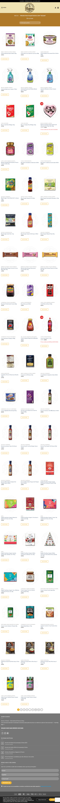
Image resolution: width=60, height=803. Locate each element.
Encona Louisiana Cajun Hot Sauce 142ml (9, 446)
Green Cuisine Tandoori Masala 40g (9, 626)
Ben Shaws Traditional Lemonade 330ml (50, 162)
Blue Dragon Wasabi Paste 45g (47, 233)
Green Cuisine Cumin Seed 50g (48, 590)
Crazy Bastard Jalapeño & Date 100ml (49, 374)
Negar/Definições (42, 799)
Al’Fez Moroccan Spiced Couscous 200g (30, 53)
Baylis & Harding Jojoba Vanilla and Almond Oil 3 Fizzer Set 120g (49, 125)
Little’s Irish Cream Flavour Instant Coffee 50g (28, 698)
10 (35, 709)
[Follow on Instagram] (5, 733)
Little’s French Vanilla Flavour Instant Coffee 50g (9, 698)
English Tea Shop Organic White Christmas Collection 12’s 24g (28, 553)
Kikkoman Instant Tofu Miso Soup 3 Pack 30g (49, 662)
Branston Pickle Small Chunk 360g (9, 304)
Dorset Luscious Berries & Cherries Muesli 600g (29, 411)
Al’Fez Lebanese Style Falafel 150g (8, 53)
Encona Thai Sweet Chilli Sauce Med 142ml (49, 446)
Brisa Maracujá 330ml (26, 304)
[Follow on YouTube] (8, 733)
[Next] (41, 709)
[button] (3, 7)
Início (16, 15)
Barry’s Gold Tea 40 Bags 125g (8, 124)
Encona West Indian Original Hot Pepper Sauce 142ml (8, 482)
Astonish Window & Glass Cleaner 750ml (48, 89)
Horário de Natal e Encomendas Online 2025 (16, 742)
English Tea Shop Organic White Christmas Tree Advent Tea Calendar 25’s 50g (49, 554)
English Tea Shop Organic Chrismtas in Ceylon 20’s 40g (29, 518)
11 (38, 709)
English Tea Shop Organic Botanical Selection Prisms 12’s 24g (9, 518)
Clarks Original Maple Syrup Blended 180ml (29, 339)
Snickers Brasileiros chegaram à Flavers (14, 752)
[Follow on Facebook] (2, 733)
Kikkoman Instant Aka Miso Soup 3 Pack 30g (10, 662)
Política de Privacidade (46, 786)
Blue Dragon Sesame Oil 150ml (28, 198)
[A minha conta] (55, 7)
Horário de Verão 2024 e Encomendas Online (16, 747)
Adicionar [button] (44, 60)
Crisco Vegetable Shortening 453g (8, 410)
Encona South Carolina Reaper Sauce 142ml (29, 446)
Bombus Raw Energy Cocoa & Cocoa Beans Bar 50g (9, 269)
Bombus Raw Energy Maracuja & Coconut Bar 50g (28, 269)
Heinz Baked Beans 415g (26, 626)
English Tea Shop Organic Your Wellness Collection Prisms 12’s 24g (10, 591)
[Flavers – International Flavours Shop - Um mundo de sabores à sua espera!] (30, 7)
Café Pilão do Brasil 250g (46, 304)
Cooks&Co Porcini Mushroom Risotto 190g (9, 375)
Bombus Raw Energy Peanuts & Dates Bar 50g (49, 269)
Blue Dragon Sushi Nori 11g (7, 233)
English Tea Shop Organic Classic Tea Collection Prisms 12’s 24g (49, 518)
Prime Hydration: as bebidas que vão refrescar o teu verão (19, 756)
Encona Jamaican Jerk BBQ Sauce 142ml (50, 410)
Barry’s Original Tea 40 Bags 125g (28, 124)
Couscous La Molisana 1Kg (27, 374)
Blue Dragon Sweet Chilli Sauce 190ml (29, 233)
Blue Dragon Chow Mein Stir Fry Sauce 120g (10, 198)
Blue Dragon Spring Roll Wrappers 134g (50, 198)
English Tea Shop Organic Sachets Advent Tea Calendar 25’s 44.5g (8, 553)
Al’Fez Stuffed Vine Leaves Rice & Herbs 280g (50, 54)
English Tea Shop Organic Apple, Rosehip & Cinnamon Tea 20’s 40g (48, 482)
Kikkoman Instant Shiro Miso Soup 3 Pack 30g (29, 662)
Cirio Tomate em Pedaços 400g (8, 338)
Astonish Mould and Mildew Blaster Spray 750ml (29, 89)
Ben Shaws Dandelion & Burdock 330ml (30, 162)
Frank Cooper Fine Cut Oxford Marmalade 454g (28, 591)
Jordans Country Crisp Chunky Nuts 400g (49, 626)
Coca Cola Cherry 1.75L (46, 338)
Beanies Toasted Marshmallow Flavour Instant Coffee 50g (10, 163)
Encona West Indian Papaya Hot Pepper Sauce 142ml (30, 482)
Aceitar (53, 799)
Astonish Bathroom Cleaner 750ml (9, 89)
